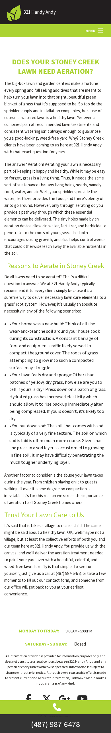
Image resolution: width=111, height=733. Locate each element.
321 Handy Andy (40, 12)
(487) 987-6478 (55, 724)
